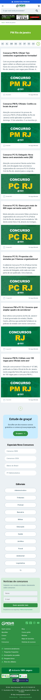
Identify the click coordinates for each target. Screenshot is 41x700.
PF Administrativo (13, 473)
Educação (20, 527)
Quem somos (6, 629)
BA (16, 44)
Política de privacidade (26, 609)
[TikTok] (27, 623)
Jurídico (20, 541)
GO (33, 44)
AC (3, 44)
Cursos (4, 635)
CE (20, 44)
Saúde (20, 534)
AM (11, 44)
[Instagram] (34, 623)
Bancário (20, 512)
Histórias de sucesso (29, 642)
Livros (4, 639)
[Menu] (2, 6)
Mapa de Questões (28, 639)
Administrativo (20, 490)
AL (7, 44)
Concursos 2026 (13, 458)
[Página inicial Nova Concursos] (8, 624)
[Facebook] (30, 623)
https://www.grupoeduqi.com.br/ (21, 694)
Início (3, 22)
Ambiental (21, 556)
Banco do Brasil (12, 466)
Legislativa (20, 563)
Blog (23, 629)
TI (20, 570)
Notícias (24, 635)
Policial (20, 505)
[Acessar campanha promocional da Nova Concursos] (20, 17)
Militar (20, 519)
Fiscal (20, 549)
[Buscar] (38, 10)
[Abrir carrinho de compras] (39, 6)
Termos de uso (13, 697)
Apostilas (5, 632)
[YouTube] (38, 623)
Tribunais (20, 498)
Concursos (5, 642)
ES (29, 44)
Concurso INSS (12, 451)
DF (25, 44)
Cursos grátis (26, 632)
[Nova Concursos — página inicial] (20, 6)
